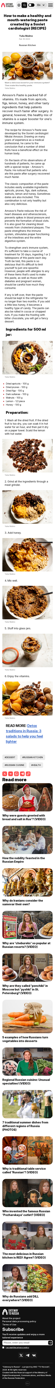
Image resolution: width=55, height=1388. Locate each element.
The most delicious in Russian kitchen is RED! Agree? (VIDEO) (24, 1255)
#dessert (10, 757)
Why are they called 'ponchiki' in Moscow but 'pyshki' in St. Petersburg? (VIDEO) (25, 989)
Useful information (32, 11)
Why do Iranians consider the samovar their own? (22, 902)
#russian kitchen (32, 757)
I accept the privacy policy (17, 1347)
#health (36, 765)
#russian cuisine (14, 765)
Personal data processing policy (19, 1321)
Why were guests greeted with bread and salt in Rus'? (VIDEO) (24, 817)
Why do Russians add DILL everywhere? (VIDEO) (20, 1298)
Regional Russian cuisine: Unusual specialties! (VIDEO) (26, 1081)
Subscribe (13, 1329)
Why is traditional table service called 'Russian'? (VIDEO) (24, 1170)
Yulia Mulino (26, 35)
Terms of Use (9, 1324)
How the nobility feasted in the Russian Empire (23, 860)
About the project (11, 1318)
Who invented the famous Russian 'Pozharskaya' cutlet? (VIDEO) (26, 1213)
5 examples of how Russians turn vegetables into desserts (25, 1039)
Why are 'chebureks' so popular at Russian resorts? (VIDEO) (26, 945)
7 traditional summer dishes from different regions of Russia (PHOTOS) (25, 1126)
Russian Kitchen (27, 45)
